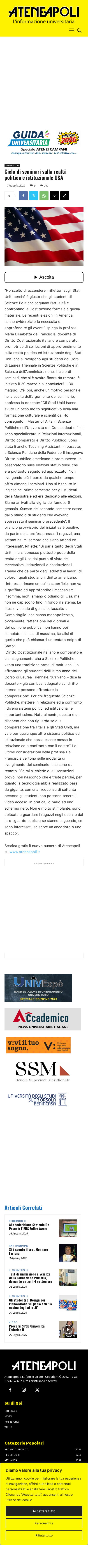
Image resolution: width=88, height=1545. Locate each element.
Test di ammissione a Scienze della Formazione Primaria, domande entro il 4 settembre (30, 1277)
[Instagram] (23, 1390)
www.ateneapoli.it (24, 852)
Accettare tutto (44, 1511)
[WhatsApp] (44, 195)
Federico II (12, 165)
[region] (44, 1504)
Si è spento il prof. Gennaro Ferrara (28, 1251)
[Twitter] (33, 195)
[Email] (54, 195)
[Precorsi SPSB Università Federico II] (68, 1329)
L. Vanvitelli (18, 1270)
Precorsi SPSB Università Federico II (27, 1327)
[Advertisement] (44, 84)
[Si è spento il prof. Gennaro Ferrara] (68, 1253)
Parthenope (18, 1245)
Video (13, 1322)
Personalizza (44, 1523)
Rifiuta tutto (44, 1535)
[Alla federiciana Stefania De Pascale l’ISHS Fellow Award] (68, 1228)
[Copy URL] (64, 195)
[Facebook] (23, 195)
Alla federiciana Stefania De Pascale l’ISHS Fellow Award (29, 1226)
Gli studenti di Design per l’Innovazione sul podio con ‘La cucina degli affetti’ (30, 1303)
